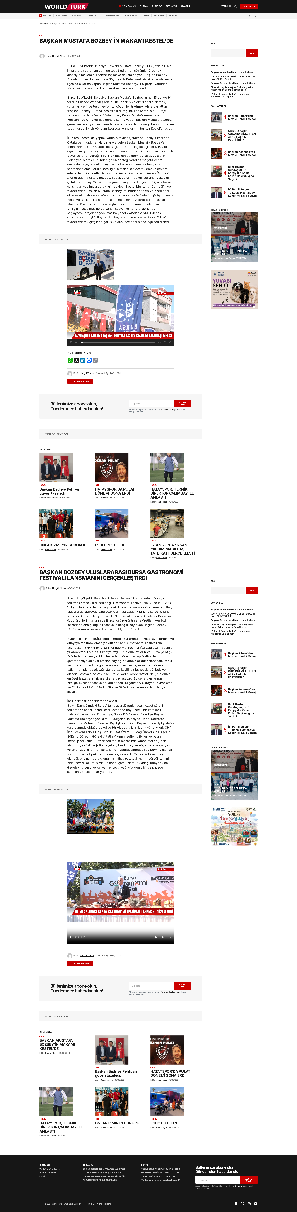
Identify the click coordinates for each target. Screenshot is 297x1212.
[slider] (118, 342)
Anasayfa (43, 23)
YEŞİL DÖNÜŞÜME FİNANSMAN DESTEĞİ (160, 1169)
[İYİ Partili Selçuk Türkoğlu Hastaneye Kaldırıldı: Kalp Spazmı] (216, 192)
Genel (43, 36)
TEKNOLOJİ (88, 1165)
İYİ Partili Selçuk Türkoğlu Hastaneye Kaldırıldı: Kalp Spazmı (230, 95)
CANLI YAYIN (249, 6)
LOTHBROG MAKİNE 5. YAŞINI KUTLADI (102, 1172)
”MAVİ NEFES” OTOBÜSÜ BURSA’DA (100, 1180)
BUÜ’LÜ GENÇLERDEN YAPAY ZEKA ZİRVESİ (104, 1169)
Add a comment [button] (82, 381)
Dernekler (94, 15)
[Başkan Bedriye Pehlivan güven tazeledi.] (65, 467)
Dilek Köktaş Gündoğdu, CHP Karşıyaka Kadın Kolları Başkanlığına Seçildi (232, 88)
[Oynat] (71, 341)
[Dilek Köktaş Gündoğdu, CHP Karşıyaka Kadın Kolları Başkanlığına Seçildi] (216, 171)
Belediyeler (78, 15)
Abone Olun (182, 403)
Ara (213, 44)
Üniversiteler (130, 15)
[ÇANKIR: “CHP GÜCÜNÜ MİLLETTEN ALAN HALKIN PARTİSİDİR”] (216, 135)
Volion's (107, 1204)
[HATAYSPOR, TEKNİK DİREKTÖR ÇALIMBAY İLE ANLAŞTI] (176, 467)
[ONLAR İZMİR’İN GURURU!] (65, 523)
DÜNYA (144, 1165)
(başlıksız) (220, 227)
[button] (41, 6)
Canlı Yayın (61, 15)
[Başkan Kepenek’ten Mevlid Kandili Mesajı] (216, 153)
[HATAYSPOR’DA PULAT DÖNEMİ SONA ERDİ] (121, 467)
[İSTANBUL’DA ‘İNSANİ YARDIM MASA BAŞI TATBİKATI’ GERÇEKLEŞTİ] (176, 523)
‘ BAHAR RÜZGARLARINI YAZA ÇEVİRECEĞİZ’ (104, 1176)
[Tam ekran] (170, 341)
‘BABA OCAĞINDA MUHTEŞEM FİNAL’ (159, 1176)
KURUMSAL (44, 1165)
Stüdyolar (174, 15)
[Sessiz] (164, 341)
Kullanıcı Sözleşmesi (170, 409)
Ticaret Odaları (111, 15)
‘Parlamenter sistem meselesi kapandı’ (160, 1180)
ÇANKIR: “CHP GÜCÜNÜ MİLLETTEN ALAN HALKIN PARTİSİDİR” (233, 77)
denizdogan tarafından (224, 258)
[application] (120, 315)
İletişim (43, 1176)
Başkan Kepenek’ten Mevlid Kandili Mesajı (233, 83)
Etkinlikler (159, 15)
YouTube (47, 15)
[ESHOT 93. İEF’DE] (121, 523)
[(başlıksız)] (234, 224)
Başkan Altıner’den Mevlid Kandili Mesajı (232, 72)
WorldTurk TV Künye (49, 1169)
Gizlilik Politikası (47, 1172)
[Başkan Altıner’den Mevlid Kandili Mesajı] (216, 117)
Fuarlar (145, 15)
